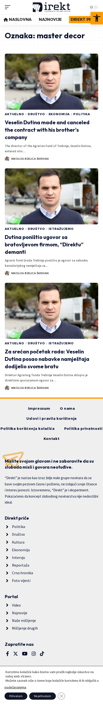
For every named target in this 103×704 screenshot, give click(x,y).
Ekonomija (59, 114)
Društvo (36, 114)
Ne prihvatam (42, 696)
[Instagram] (33, 654)
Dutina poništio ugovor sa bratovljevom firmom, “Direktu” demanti (44, 244)
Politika (81, 114)
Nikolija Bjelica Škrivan (30, 158)
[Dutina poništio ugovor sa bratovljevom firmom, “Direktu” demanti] (51, 196)
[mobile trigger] (9, 7)
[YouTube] (25, 654)
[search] (81, 7)
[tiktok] (42, 653)
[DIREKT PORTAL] (51, 7)
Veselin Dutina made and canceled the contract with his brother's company (47, 130)
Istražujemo (61, 229)
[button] (97, 18)
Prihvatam (16, 696)
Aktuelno (14, 114)
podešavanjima (15, 687)
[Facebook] (7, 654)
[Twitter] (15, 654)
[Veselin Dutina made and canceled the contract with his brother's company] (51, 82)
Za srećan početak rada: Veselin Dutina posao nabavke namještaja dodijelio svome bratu (47, 359)
